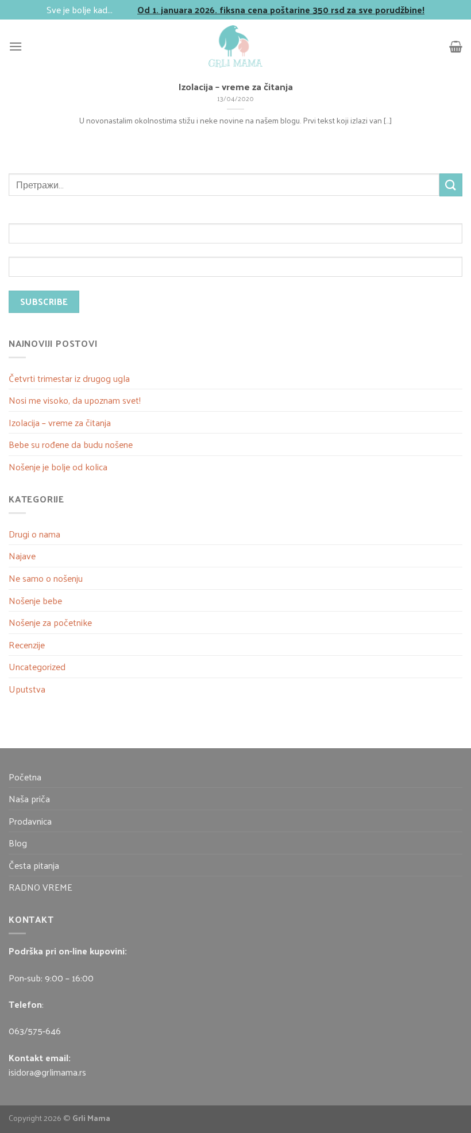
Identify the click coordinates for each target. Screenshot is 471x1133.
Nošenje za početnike (50, 622)
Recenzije (27, 644)
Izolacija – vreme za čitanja (60, 422)
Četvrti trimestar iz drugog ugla (69, 378)
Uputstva (27, 688)
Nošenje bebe (35, 600)
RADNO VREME (40, 887)
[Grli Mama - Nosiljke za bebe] (235, 47)
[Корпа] (455, 46)
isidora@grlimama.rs (47, 1072)
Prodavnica (30, 821)
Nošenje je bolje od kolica (58, 466)
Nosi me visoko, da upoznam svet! (75, 400)
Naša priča (29, 798)
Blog (18, 842)
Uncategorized (37, 666)
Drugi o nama (34, 533)
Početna (25, 776)
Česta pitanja (34, 865)
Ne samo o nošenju (46, 578)
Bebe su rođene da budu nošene (71, 444)
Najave (22, 555)
